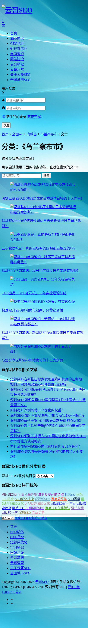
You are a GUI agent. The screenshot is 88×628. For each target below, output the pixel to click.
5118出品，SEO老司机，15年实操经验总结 (34, 293)
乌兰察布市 (48, 134)
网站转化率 (10, 512)
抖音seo (70, 494)
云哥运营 (17, 69)
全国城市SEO (20, 80)
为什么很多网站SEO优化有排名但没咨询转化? (45, 446)
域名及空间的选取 (51, 494)
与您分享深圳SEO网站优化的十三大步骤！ (34, 360)
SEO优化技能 (24, 499)
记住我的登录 (16, 117)
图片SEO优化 (11, 494)
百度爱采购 (59, 499)
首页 (13, 33)
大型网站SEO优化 (37, 503)
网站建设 (17, 59)
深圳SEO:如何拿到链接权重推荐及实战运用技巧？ (48, 415)
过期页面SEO (34, 508)
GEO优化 (17, 43)
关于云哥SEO (20, 74)
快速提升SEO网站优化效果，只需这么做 (32, 310)
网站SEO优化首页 (63, 503)
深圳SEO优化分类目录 (19, 476)
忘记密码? (35, 117)
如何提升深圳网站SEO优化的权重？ (37, 410)
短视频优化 (18, 49)
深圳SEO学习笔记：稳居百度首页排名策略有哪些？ (41, 271)
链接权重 (77, 508)
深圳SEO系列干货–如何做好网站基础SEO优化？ (46, 420)
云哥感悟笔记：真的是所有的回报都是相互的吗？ (39, 248)
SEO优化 (17, 38)
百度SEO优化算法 (57, 508)
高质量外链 (29, 494)
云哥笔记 (17, 64)
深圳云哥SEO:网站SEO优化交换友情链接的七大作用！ (43, 198)
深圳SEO (25, 512)
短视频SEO (42, 499)
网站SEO (18, 508)
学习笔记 (17, 54)
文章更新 (38, 512)
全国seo (17, 134)
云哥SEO (42, 582)
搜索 (46, 175)
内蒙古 (32, 134)
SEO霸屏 (74, 499)
